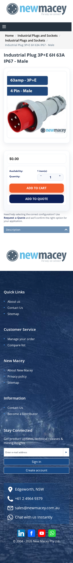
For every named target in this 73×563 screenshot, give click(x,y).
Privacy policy (17, 376)
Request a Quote (14, 218)
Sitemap (13, 314)
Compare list (16, 345)
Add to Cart (36, 188)
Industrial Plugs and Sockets (38, 36)
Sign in (36, 462)
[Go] (66, 452)
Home (9, 36)
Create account (36, 470)
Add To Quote (36, 199)
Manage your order (21, 339)
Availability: (16, 171)
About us (13, 302)
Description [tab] (13, 229)
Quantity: (14, 176)
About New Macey (20, 370)
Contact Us (15, 308)
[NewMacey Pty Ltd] (36, 9)
